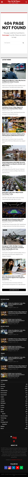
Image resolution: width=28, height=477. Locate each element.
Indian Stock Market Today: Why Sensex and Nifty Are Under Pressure (13, 81)
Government (4, 394)
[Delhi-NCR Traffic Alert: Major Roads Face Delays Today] (14, 183)
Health (2, 397)
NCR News (5, 146)
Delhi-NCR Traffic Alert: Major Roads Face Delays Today (12, 193)
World (2, 428)
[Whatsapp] (21, 467)
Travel (2, 420)
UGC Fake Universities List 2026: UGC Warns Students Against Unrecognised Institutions (13, 277)
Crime (2, 388)
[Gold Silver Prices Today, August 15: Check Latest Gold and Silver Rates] (14, 98)
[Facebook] (5, 467)
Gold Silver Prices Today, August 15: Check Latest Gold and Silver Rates (12, 108)
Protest (2, 407)
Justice (2, 399)
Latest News (6, 60)
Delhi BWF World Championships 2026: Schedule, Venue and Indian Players (13, 220)
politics (2, 405)
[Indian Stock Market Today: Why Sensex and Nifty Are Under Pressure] (14, 71)
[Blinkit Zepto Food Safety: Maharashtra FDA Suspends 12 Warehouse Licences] (14, 125)
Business (5, 64)
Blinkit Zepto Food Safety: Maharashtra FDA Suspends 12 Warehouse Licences (13, 134)
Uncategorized (4, 422)
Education (4, 424)
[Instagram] (9, 467)
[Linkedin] (13, 467)
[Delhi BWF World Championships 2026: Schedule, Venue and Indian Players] (14, 210)
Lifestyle (3, 401)
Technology (3, 418)
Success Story (4, 415)
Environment (4, 392)
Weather (3, 426)
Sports (4, 203)
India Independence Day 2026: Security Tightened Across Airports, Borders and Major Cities (13, 164)
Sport (2, 409)
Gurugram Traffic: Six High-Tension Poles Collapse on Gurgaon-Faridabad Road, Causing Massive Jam (13, 247)
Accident (3, 384)
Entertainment (4, 390)
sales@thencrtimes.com (16, 459)
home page (5, 35)
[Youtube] (17, 467)
